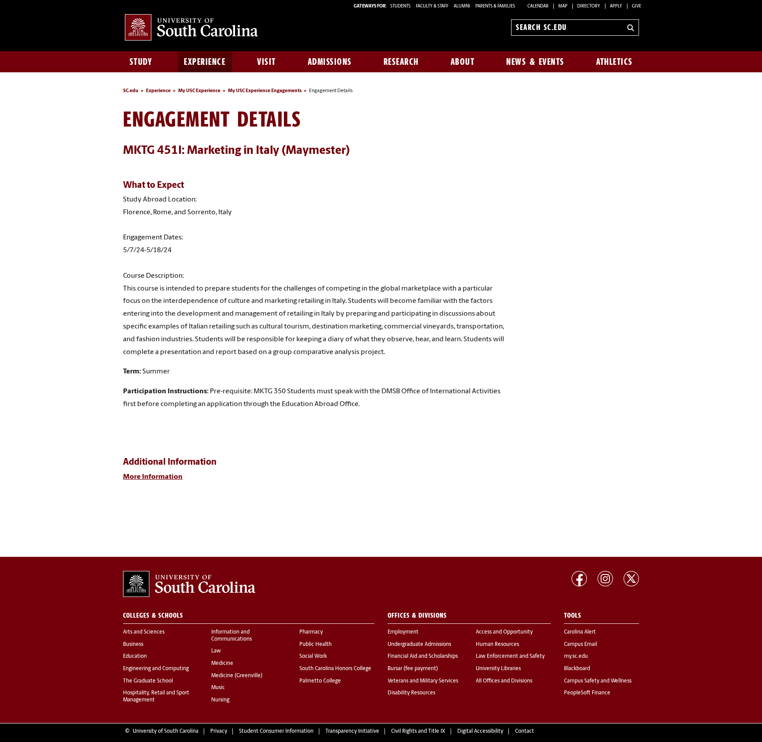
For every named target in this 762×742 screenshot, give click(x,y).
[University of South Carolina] (189, 584)
